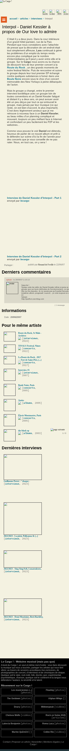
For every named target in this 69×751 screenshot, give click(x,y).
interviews (36, 18)
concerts (29, 348)
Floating (56, 690)
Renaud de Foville (45, 264)
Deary (23, 707)
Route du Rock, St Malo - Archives (29, 334)
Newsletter (37, 742)
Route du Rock (16, 67)
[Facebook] (16, 266)
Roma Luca (54, 723)
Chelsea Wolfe (19, 715)
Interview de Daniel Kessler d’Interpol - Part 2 (34, 256)
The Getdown (19, 698)
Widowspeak (53, 707)
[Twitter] (23, 266)
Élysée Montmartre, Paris (29, 415)
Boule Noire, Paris (26, 385)
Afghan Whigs (57, 698)
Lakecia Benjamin (17, 723)
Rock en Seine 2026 (56, 716)
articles (24, 18)
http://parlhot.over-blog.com (32, 299)
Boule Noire (14, 78)
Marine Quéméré (22, 732)
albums (28, 403)
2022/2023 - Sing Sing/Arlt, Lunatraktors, (22, 569)
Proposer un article (21, 742)
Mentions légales (52, 742)
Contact (6, 742)
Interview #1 (24, 370)
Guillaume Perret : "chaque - (17, 481)
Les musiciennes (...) (21, 691)
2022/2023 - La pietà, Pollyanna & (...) (21, 536)
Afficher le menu (4, 20)
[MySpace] (20, 266)
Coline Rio (55, 732)
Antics (21, 400)
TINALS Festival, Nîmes (29, 346)
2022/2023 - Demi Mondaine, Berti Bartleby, (23, 617)
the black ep (23, 430)
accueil (13, 18)
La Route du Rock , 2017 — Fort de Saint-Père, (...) (29, 358)
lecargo (24, 200)
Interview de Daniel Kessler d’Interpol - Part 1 (34, 197)
